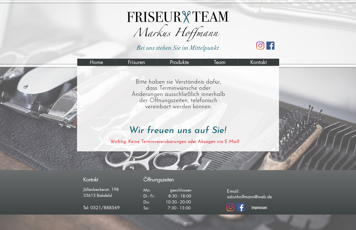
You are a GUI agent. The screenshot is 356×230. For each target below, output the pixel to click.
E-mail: (233, 191)
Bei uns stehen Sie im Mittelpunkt (178, 47)
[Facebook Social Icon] (270, 46)
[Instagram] (260, 46)
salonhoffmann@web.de (249, 197)
